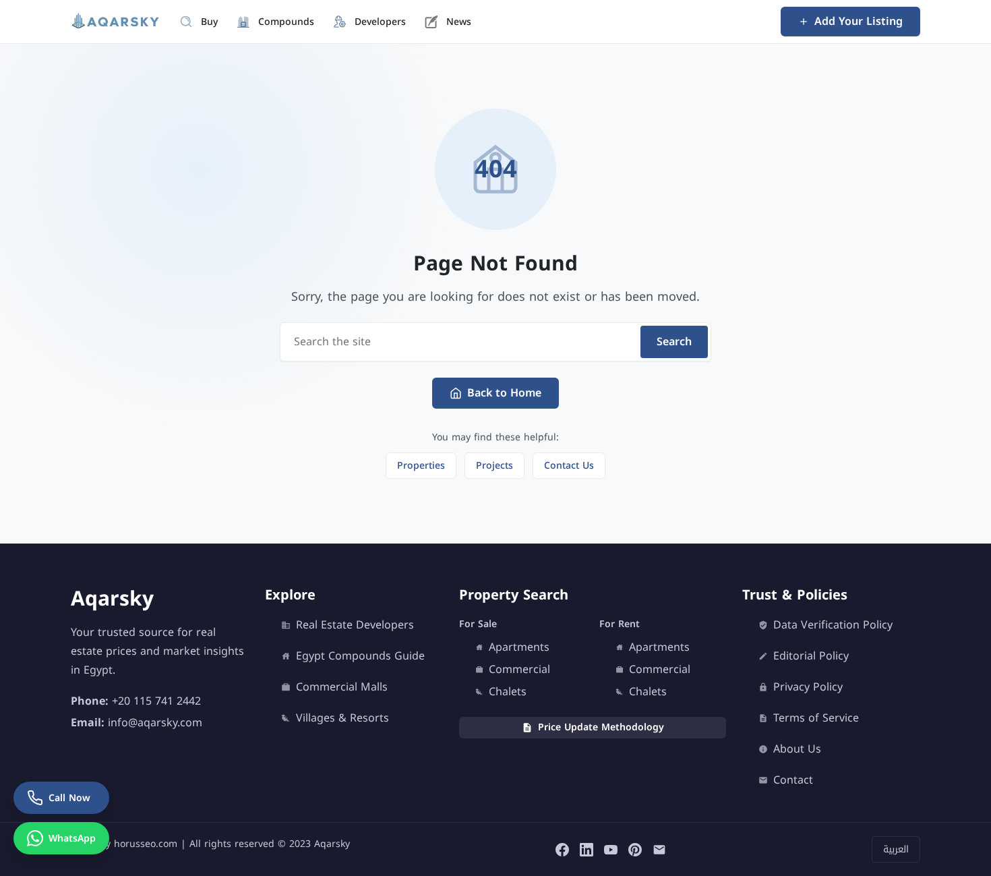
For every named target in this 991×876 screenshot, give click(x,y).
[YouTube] (611, 849)
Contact (793, 780)
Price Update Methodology (601, 727)
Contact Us (569, 466)
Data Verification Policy (833, 625)
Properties (421, 466)
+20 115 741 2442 (156, 700)
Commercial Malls (342, 687)
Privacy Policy (808, 687)
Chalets (508, 692)
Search (674, 341)
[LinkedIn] (586, 849)
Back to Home (504, 392)
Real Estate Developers (355, 625)
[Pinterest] (635, 849)
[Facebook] (562, 849)
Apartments (519, 647)
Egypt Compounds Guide (360, 656)
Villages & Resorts (342, 718)
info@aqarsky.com (155, 721)
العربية (896, 849)
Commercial (519, 670)
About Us (797, 749)
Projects (494, 466)
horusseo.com (145, 844)
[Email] (659, 849)
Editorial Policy (811, 656)
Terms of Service (816, 718)
